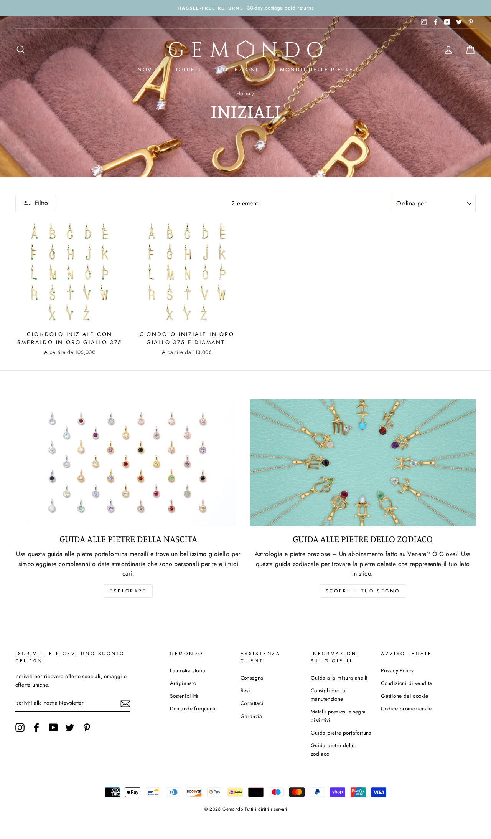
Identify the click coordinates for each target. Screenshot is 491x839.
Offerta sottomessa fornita (245, 531)
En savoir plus (246, 550)
